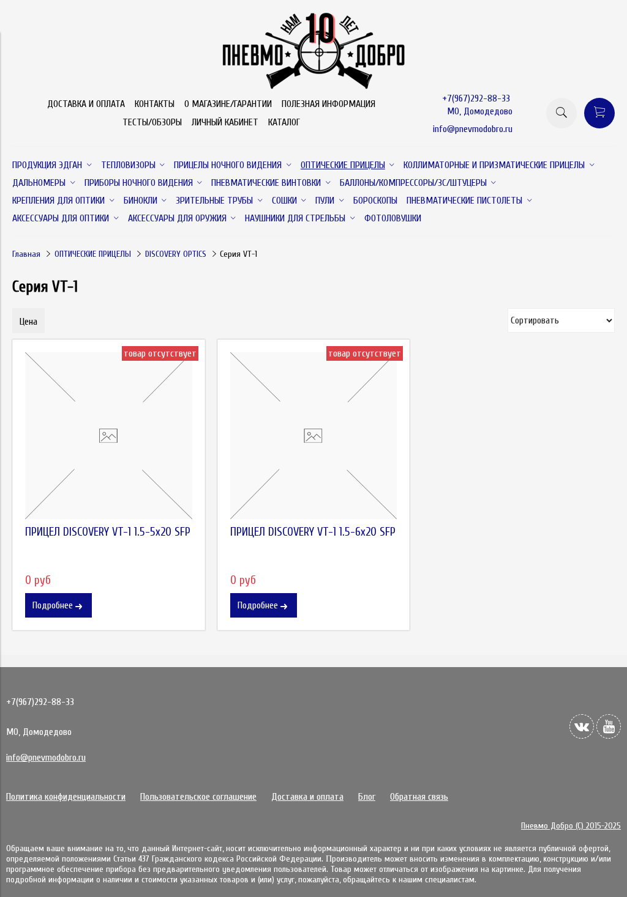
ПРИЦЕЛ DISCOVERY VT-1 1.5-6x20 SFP (313, 532)
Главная (26, 254)
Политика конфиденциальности (66, 796)
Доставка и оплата (307, 796)
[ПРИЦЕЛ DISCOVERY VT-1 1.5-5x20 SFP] (108, 435)
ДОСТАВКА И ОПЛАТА (86, 103)
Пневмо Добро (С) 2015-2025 (571, 826)
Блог (366, 796)
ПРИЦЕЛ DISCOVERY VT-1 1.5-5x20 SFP (107, 532)
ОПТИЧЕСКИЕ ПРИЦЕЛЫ (92, 254)
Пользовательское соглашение (198, 796)
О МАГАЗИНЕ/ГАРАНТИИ (228, 103)
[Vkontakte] (581, 726)
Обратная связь (419, 796)
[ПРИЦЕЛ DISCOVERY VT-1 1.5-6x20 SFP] (313, 435)
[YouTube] (608, 726)
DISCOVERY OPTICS (175, 254)
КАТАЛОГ (284, 122)
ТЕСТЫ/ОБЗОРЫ (152, 122)
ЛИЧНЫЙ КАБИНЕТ (225, 122)
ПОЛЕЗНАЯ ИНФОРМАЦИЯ (328, 103)
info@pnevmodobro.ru (472, 129)
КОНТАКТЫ (155, 103)
